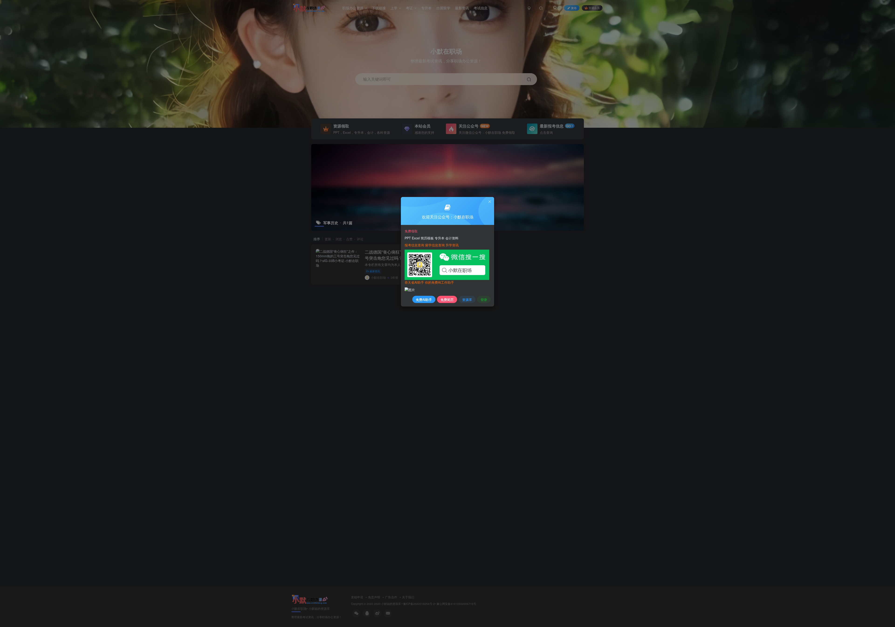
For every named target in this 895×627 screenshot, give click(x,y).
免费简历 (447, 299)
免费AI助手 (424, 299)
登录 (484, 299)
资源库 (467, 299)
